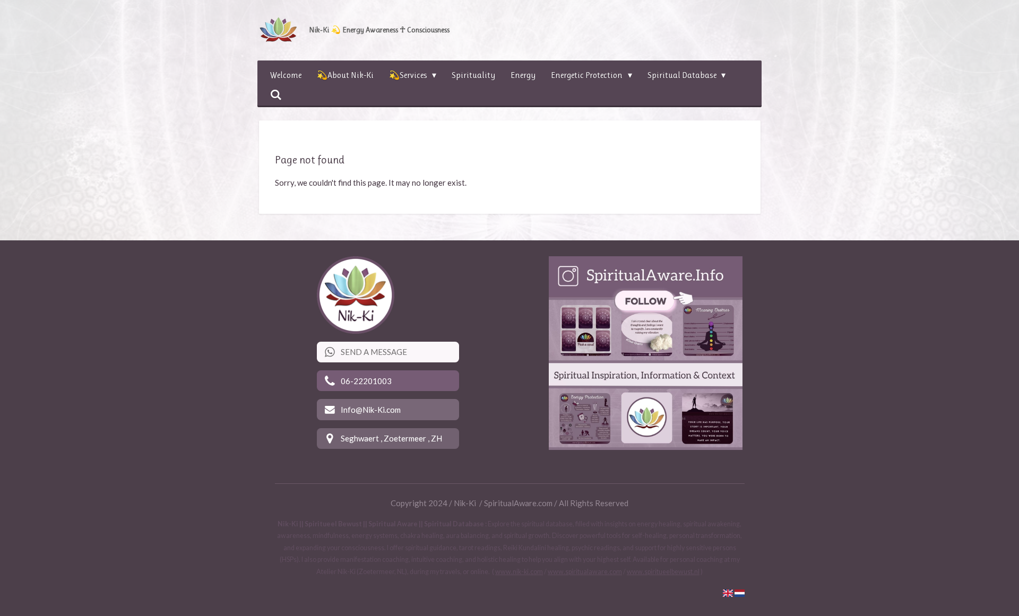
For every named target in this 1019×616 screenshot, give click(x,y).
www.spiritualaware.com (585, 572)
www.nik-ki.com (519, 572)
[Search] (276, 94)
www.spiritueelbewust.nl (663, 572)
